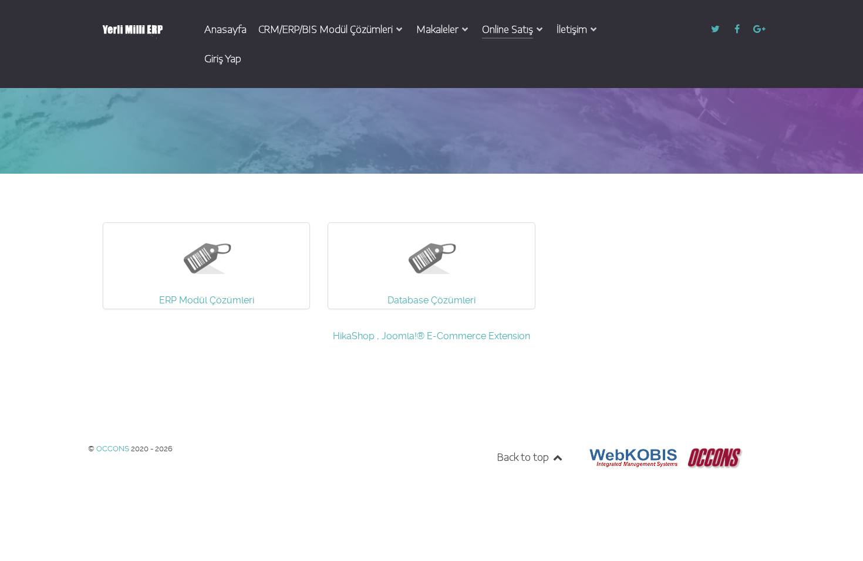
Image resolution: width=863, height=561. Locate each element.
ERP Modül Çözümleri (206, 300)
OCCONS (113, 448)
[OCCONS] (714, 456)
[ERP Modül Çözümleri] (206, 254)
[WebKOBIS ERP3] (632, 456)
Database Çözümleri (431, 300)
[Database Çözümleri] (431, 254)
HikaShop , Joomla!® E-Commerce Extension (431, 336)
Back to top (524, 457)
